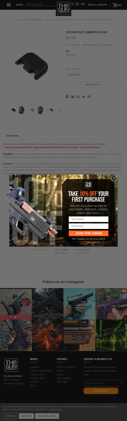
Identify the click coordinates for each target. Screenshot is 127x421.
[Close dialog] (114, 178)
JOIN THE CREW (88, 233)
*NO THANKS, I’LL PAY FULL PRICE (88, 239)
